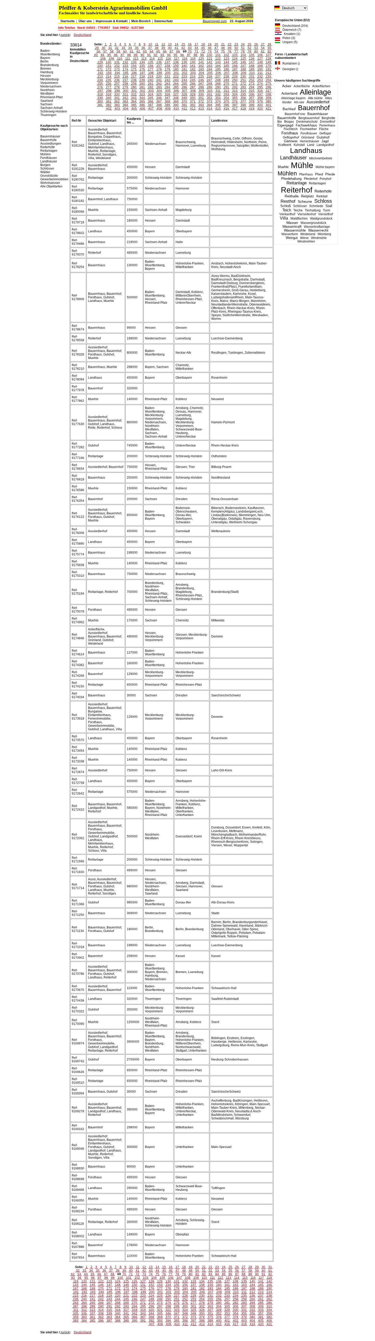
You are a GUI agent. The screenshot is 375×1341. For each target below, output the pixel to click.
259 (133, 83)
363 (125, 101)
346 (159, 98)
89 (135, 55)
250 (234, 80)
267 (201, 83)
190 (260, 69)
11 (156, 44)
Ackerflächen (321, 86)
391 (184, 105)
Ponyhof (325, 179)
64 (151, 51)
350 (192, 98)
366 (150, 101)
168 (251, 66)
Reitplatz (307, 196)
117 (176, 58)
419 (251, 108)
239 (142, 80)
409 (167, 108)
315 (251, 91)
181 (184, 69)
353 (218, 98)
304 (159, 91)
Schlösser (300, 206)
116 (168, 58)
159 (175, 66)
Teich (286, 210)
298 (108, 91)
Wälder (45, 172)
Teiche (298, 210)
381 (100, 105)
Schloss (323, 201)
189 (251, 69)
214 (108, 76)
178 (159, 69)
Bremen (45, 68)
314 (243, 91)
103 (234, 55)
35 (136, 48)
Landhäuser (293, 157)
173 (117, 69)
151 (108, 66)
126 (251, 58)
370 (184, 101)
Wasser (292, 223)
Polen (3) (287, 38)
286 (184, 87)
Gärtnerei (290, 141)
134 (142, 62)
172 (108, 69)
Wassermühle (295, 230)
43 (189, 48)
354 (226, 98)
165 (226, 66)
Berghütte (328, 118)
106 (260, 55)
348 (175, 98)
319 (108, 94)
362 (117, 101)
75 (223, 51)
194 (117, 73)
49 (229, 48)
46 (209, 48)
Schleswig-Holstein (53, 111)
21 (223, 44)
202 (184, 73)
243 (175, 80)
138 (175, 62)
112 (135, 58)
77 (236, 51)
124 (234, 58)
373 (209, 101)
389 (167, 105)
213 (100, 76)
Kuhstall (299, 145)
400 (260, 105)
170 (268, 66)
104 (243, 55)
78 (242, 51)
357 (251, 98)
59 (118, 51)
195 (125, 73)
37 (150, 48)
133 (133, 62)
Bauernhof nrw (295, 114)
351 (201, 98)
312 (226, 91)
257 (117, 83)
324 (150, 94)
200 (167, 73)
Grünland (307, 137)
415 (218, 108)
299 (117, 91)
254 (268, 80)
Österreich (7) (290, 30)
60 (125, 51)
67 (171, 51)
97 (188, 55)
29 (96, 48)
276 (100, 87)
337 (260, 94)
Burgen (45, 165)
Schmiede (316, 206)
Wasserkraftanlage (317, 226)
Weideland (307, 234)
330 (201, 94)
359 (268, 98)
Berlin (44, 61)
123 (226, 58)
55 (269, 48)
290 (218, 87)
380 (268, 101)
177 (150, 69)
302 (142, 91)
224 (192, 76)
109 (111, 58)
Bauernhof (314, 108)
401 (268, 105)
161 (192, 66)
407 (150, 108)
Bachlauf (289, 109)
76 (229, 51)
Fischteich (291, 129)
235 (108, 80)
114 (152, 58)
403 (117, 108)
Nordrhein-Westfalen (47, 91)
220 (159, 76)
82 (269, 51)
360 (100, 101)
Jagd (325, 141)
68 (178, 51)
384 (125, 105)
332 (218, 94)
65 (158, 51)
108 (102, 58)
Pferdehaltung (291, 179)
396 (226, 105)
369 (175, 101)
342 (125, 98)
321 (125, 94)
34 (130, 48)
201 (176, 73)
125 (243, 58)
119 (193, 58)
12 (163, 44)
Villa (284, 218)
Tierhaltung (313, 210)
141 (201, 62)
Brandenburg (49, 65)
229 (234, 76)
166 (234, 66)
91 (149, 55)
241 (159, 80)
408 (159, 108)
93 (162, 55)
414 (209, 108)
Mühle (302, 165)
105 (251, 55)
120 (201, 58)
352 (209, 98)
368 (167, 101)
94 (168, 55)
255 (100, 83)
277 (108, 87)
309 (201, 91)
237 (125, 80)
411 (184, 108)
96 (182, 55)
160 (184, 66)
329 (192, 94)
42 (183, 48)
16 (189, 44)
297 (100, 91)
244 (184, 80)
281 (142, 87)
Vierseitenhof (306, 214)
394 (209, 105)
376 (234, 101)
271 (234, 83)
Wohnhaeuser (50, 183)
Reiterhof (296, 190)
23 (236, 44)
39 (163, 48)
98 (195, 55)
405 (134, 108)
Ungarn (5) (288, 42)
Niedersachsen (50, 86)
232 (260, 76)
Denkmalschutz (307, 121)
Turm (326, 210)
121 (209, 58)
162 (201, 66)
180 (175, 69)
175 (133, 69)
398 (243, 105)
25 (249, 44)
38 (156, 48)
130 (108, 62)
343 (133, 98)
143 (218, 62)
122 (218, 58)
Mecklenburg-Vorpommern (49, 81)
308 (193, 91)
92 (155, 55)
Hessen (45, 76)
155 (142, 66)
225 (201, 76)
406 (142, 108)
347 (167, 98)
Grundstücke (49, 175)
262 (159, 83)
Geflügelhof (291, 137)
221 (167, 76)
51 (242, 48)
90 (142, 55)
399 (251, 105)
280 (133, 87)
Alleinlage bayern (293, 98)
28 (269, 44)
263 (167, 83)
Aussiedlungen (50, 143)
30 (103, 48)
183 (201, 69)
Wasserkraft (292, 226)
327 (175, 94)
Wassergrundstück (313, 223)
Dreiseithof (327, 121)
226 (209, 76)
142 (209, 62)
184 (209, 69)
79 (249, 51)
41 (176, 48)
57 (105, 51)
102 (226, 55)
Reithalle (292, 196)
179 (167, 69)
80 (256, 51)
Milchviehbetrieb (320, 158)
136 (159, 62)
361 (108, 101)
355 (234, 98)
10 (150, 44)
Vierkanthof (287, 214)
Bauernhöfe (286, 118)
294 (251, 87)
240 (150, 80)
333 (226, 94)
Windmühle (319, 238)
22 (229, 44)
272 (243, 83)
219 (150, 76)
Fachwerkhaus (306, 125)
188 (243, 69)
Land (310, 145)
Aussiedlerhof (318, 102)
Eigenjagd (285, 125)
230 (243, 76)
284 (167, 87)
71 (196, 51)
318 (100, 94)
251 (243, 80)
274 (260, 83)
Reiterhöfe (323, 191)
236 (117, 80)
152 (117, 66)
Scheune (305, 201)
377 (243, 101)
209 (243, 73)
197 (142, 73)
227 (218, 76)
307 (184, 91)
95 (175, 55)
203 (193, 73)
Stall (329, 206)
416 (226, 108)
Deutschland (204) (294, 26)
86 (115, 55)
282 (150, 87)
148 (260, 62)
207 (226, 73)
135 (150, 62)
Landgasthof (325, 145)
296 (268, 87)
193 (108, 73)
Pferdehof (310, 179)
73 (209, 51)
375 (226, 101)
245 (192, 80)
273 (251, 83)
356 (243, 98)
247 (209, 80)
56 (98, 51)
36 (143, 48)
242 (167, 80)
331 (209, 94)
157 (159, 66)
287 (192, 87)
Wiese (304, 238)
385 (133, 105)
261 (150, 83)
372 (201, 101)
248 (218, 80)
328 (184, 94)
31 (110, 48)
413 (201, 108)
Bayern (45, 58)
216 (125, 76)
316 (260, 91)
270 (226, 83)
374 (218, 101)
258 (125, 83)
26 (256, 44)
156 (150, 66)
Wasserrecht (318, 230)
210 (251, 73)
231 (251, 76)
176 (142, 69)
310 (209, 91)
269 (218, 83)
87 (122, 55)
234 (100, 80)
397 (234, 105)
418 (243, 108)
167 (243, 66)
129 (100, 62)
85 (109, 55)
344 (142, 98)
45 (203, 48)
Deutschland (82, 35)
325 (159, 94)
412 (192, 108)
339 (100, 98)
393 (201, 105)
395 (218, 105)
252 (251, 80)
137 (167, 62)
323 (142, 94)
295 (260, 87)
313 (234, 91)
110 (119, 58)
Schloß (285, 206)
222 (175, 76)
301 (134, 91)
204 (201, 73)
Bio (279, 121)
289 (209, 87)
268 (209, 83)
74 (216, 51)
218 (142, 76)
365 (142, 101)
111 (127, 58)
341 (117, 98)
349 (184, 98)
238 (133, 80)
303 (150, 91)
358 (260, 98)
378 (251, 101)
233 (268, 76)
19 (209, 44)
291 (226, 87)
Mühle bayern (325, 167)
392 (192, 105)
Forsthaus (289, 133)
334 (234, 94)
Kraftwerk (284, 145)
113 (144, 58)
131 (117, 62)
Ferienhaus (327, 125)
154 (133, 66)
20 (216, 44)
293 (243, 87)
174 (125, 69)
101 (218, 55)
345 (150, 98)
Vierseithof (325, 214)
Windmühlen (306, 241)
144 (226, 62)
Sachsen (46, 104)
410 (176, 108)
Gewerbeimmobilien (54, 179)
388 (159, 105)
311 (218, 91)
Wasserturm (289, 234)
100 (209, 55)
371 (192, 101)
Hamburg (46, 72)
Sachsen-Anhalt (51, 108)
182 (192, 69)
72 (203, 51)
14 (176, 44)
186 (226, 69)
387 (150, 105)
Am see (299, 102)
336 (251, 94)
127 (260, 58)
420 (260, 108)
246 (201, 80)
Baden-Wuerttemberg (50, 52)
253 (260, 80)
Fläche (324, 129)
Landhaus (306, 151)
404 (125, 108)
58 (111, 51)
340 (108, 98)
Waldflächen (299, 218)
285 (175, 87)
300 (125, 91)
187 (234, 69)
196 (134, 73)
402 (108, 108)
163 (209, 66)
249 (226, 80)
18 (203, 44)
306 (176, 91)
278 (117, 87)
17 (196, 44)
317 (268, 91)
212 (268, 73)
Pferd (319, 174)
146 (243, 62)
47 (216, 48)
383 (117, 105)
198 (150, 73)
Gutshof (323, 137)
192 (100, 73)
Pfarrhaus (306, 174)
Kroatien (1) (291, 34)
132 (125, 62)
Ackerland (289, 93)
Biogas (289, 121)
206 (218, 73)
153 (125, 66)
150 (100, 66)
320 (117, 94)
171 (100, 69)
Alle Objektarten (51, 186)
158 (167, 66)
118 (184, 58)
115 (160, 58)
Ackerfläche (302, 86)
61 (131, 51)
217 (133, 76)
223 (184, 76)
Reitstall (322, 196)
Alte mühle (315, 98)
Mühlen (287, 173)
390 (175, 105)
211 (260, 73)
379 (260, 101)
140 (192, 62)
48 (223, 48)
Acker (286, 86)
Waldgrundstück (321, 218)
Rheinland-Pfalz (51, 97)
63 (144, 51)
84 (102, 55)
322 (133, 94)
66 (164, 51)
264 (175, 83)
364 (133, 101)
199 (159, 73)
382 (108, 105)
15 (183, 44)
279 (125, 87)
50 (236, 48)
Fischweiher (308, 129)
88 (129, 55)
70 (189, 51)
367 (159, 101)
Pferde (330, 174)
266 (192, 83)
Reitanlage (296, 183)
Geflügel (325, 133)
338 (268, 94)
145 (234, 62)
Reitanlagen (317, 183)
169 (260, 66)
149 (268, 62)
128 (268, 58)
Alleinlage (315, 92)
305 (167, 91)
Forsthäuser (309, 133)
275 (268, 83)
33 (123, 48)
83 (95, 55)
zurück (65, 35)
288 (201, 87)
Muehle (283, 167)
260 (142, 83)
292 (234, 87)
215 (117, 76)
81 (262, 51)
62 (138, 51)
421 (268, 108)
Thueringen (48, 115)
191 (268, 69)
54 (262, 48)
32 (116, 48)
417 (234, 108)
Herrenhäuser (309, 141)
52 (249, 48)
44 (196, 48)
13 (169, 44)
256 (108, 83)
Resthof (288, 201)
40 (169, 48)
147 (251, 62)
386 (142, 105)
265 (184, 83)
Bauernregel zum (215, 21)
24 (242, 44)
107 (268, 55)
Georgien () (289, 69)
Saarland (46, 101)
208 (235, 73)
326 (167, 94)
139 (184, 62)
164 (218, 66)
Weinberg (324, 234)
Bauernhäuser (317, 114)
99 (202, 55)
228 (226, 76)
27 (262, 44)
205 (209, 73)
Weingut (292, 238)
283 (159, 87)
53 (256, 48)
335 (243, 94)
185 (218, 69)
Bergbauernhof (308, 118)
